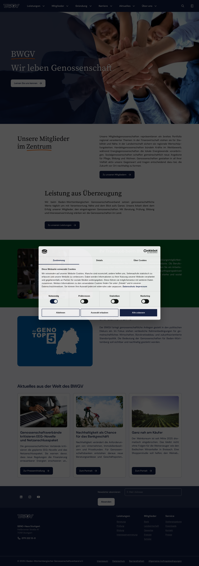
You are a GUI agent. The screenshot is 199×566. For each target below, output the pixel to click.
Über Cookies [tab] (140, 260)
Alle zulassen (138, 312)
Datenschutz (129, 286)
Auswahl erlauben (99, 312)
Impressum (141, 286)
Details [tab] (99, 260)
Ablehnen (60, 312)
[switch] (84, 301)
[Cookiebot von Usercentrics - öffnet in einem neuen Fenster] (145, 251)
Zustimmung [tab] (59, 260)
